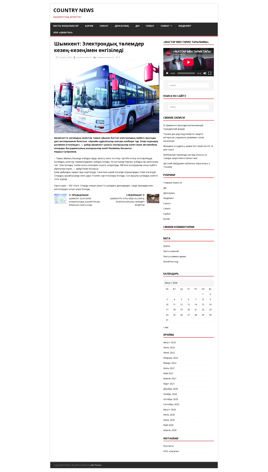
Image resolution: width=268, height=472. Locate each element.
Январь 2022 (169, 362)
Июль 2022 (169, 352)
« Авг (166, 327)
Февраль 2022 (170, 357)
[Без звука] (204, 73)
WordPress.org (170, 261)
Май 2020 (168, 425)
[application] (188, 62)
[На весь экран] (209, 73)
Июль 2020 (169, 414)
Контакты (168, 445)
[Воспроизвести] (167, 73)
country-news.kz (84, 57)
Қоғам (89, 25)
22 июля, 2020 (64, 57)
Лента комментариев (174, 256)
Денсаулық (122, 25)
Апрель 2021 (169, 378)
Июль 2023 (169, 347)
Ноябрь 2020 (170, 394)
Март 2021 (169, 383)
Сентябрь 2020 (171, 404)
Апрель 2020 (169, 430)
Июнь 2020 (169, 419)
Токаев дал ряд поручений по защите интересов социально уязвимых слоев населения (183, 137)
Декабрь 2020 (170, 388)
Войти (166, 246)
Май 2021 (168, 373)
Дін (137, 25)
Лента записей (171, 251)
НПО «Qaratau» (63, 32)
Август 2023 (169, 342)
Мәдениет (185, 25)
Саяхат (165, 25)
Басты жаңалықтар (66, 25)
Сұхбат (150, 25)
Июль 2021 (169, 368)
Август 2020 (169, 409)
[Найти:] (188, 85)
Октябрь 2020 (170, 399)
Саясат (104, 25)
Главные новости (105, 57)
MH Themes (96, 465)
